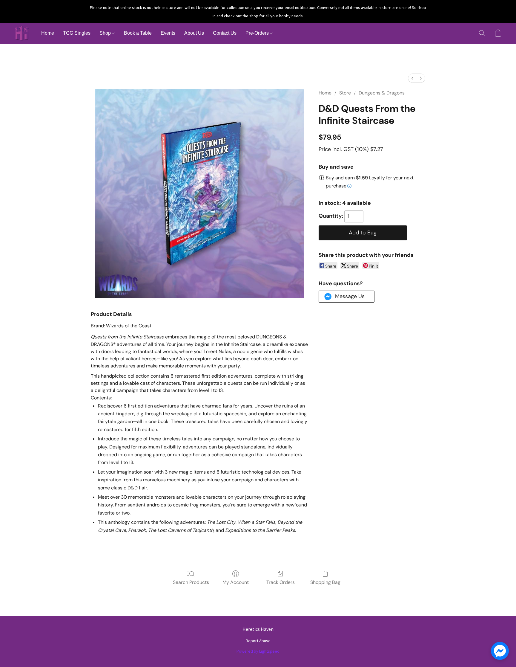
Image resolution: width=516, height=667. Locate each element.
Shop (105, 33)
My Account (235, 582)
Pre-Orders (257, 33)
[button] (21, 33)
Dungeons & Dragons (382, 93)
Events (168, 33)
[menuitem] (412, 78)
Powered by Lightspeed (258, 651)
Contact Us (224, 33)
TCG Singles (76, 33)
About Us (194, 33)
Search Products (191, 582)
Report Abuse (258, 640)
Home (47, 33)
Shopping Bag (325, 582)
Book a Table (138, 33)
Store (345, 93)
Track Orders (280, 582)
